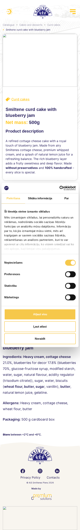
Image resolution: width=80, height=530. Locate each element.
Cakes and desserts (30, 24)
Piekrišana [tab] (13, 198)
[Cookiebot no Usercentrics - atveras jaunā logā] (59, 188)
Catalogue (9, 24)
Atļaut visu (40, 314)
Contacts (53, 477)
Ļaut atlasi (40, 326)
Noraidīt (40, 338)
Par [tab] (66, 198)
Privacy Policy (30, 477)
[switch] (70, 274)
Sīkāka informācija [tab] (40, 198)
